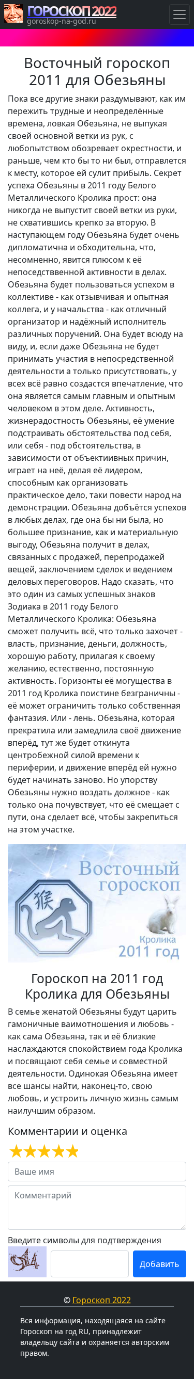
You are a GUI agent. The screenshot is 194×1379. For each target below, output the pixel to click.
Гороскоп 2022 (101, 1300)
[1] (15, 1151)
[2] (29, 1151)
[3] (43, 1151)
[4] (57, 1151)
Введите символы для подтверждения (84, 1240)
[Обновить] (27, 1261)
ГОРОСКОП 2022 (71, 11)
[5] (71, 1151)
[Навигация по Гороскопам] (179, 14)
